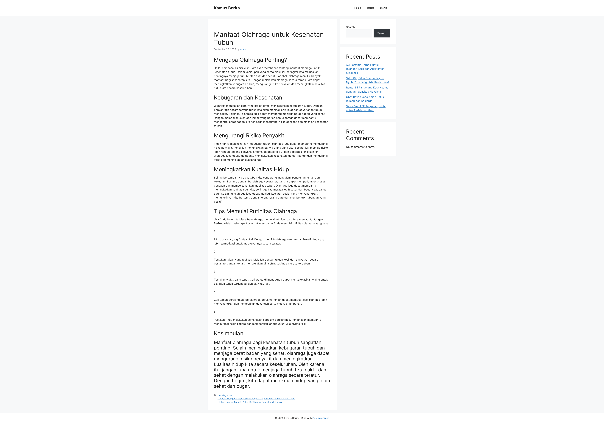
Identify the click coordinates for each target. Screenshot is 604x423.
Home (357, 7)
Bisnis (383, 7)
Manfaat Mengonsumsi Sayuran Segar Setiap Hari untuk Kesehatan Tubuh (256, 398)
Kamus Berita (227, 8)
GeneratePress (320, 418)
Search (350, 27)
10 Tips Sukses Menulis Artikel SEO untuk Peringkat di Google (250, 402)
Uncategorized (225, 395)
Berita (370, 7)
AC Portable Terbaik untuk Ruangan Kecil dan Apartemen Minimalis (365, 68)
